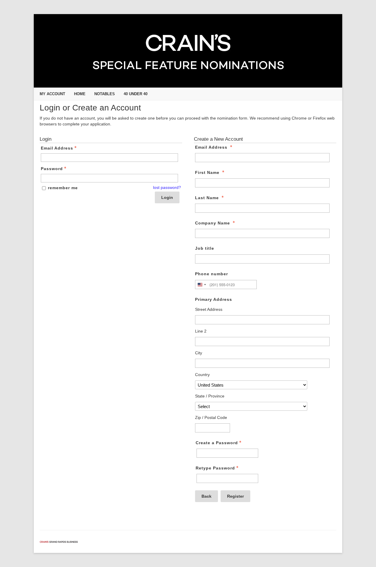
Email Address (57, 148)
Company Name (212, 223)
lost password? (167, 187)
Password (52, 168)
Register (235, 496)
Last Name (207, 197)
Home (79, 94)
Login (167, 197)
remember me (63, 187)
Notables (104, 94)
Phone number (211, 273)
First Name (207, 172)
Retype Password (215, 468)
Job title (204, 248)
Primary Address (213, 299)
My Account (52, 94)
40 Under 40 (135, 94)
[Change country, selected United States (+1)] (201, 284)
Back (207, 496)
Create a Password (217, 442)
